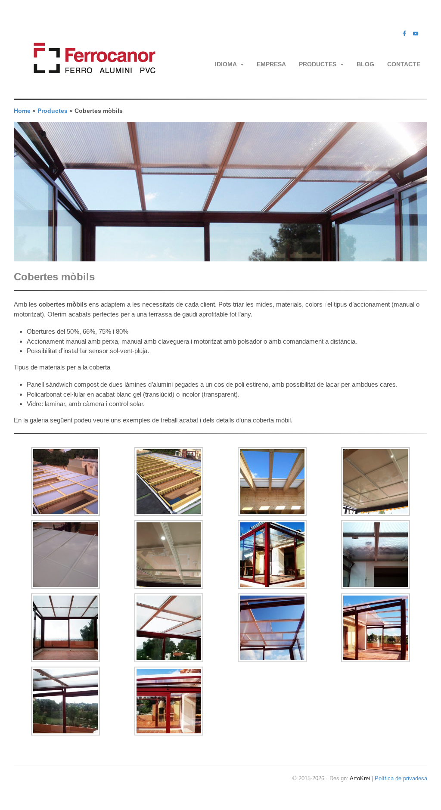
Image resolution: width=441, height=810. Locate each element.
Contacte (403, 64)
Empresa (271, 64)
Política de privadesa (401, 778)
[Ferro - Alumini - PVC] (92, 84)
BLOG (365, 64)
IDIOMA (226, 64)
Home (22, 110)
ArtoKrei (360, 778)
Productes (317, 64)
